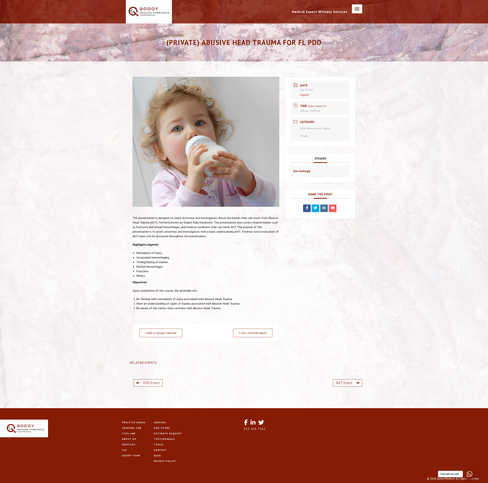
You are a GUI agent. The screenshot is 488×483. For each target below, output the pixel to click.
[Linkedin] (324, 208)
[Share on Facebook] (307, 208)
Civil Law (128, 433)
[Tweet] (315, 208)
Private (303, 136)
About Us (129, 438)
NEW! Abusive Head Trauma (315, 128)
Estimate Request (168, 433)
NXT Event (344, 383)
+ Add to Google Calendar (161, 333)
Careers (160, 422)
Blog (157, 455)
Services (128, 444)
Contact (160, 450)
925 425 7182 (254, 429)
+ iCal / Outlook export (253, 333)
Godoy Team (131, 455)
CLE (124, 450)
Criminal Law (131, 427)
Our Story (162, 427)
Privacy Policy (165, 461)
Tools (158, 444)
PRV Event (151, 383)
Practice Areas (133, 422)
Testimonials (164, 438)
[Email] (332, 208)
